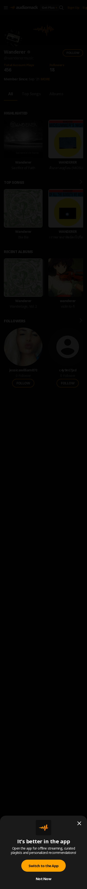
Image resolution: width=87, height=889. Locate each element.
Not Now (43, 878)
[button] (43, 444)
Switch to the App (43, 865)
